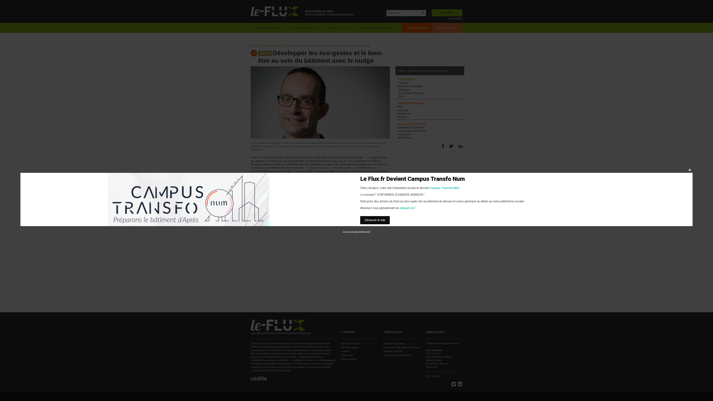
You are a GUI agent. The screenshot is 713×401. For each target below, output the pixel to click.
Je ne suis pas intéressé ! (356, 231)
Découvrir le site (375, 220)
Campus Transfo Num (445, 188)
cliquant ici (407, 208)
